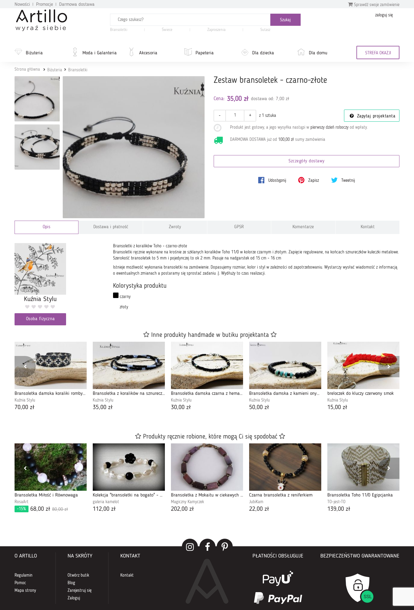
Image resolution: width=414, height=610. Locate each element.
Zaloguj (74, 598)
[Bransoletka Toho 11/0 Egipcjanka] (363, 467)
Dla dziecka (263, 53)
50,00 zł (259, 408)
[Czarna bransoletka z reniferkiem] (285, 467)
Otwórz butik (78, 575)
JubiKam (256, 502)
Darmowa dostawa (77, 4)
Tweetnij (347, 180)
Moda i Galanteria (99, 53)
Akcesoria (148, 53)
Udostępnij (276, 180)
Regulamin (23, 575)
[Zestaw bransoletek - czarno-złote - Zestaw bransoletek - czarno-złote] (37, 98)
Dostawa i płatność (110, 227)
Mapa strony (25, 590)
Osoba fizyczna (40, 319)
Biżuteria (34, 53)
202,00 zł (182, 509)
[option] (51, 377)
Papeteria (204, 53)
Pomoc (20, 583)
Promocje (44, 4)
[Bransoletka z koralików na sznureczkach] (129, 365)
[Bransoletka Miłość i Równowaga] (51, 467)
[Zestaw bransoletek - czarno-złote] (134, 147)
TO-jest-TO (336, 502)
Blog (71, 583)
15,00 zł (337, 408)
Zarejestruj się (80, 590)
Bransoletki (118, 30)
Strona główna (27, 69)
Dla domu (318, 53)
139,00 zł (338, 509)
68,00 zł (42, 509)
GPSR (239, 227)
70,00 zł (25, 408)
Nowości (22, 4)
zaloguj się (384, 15)
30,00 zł (181, 408)
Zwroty (175, 227)
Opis (46, 227)
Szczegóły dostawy (307, 161)
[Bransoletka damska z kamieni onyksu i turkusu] (285, 365)
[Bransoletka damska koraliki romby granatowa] (51, 365)
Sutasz (265, 30)
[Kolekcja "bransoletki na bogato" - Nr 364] (129, 467)
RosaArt (21, 502)
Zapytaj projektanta (375, 116)
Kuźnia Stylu (25, 400)
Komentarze (303, 227)
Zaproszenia (216, 30)
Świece (167, 30)
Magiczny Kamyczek (187, 502)
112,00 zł (104, 509)
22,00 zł (259, 509)
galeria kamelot (106, 502)
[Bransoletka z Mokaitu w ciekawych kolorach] (207, 467)
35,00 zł (103, 408)
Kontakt (368, 227)
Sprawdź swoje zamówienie (376, 5)
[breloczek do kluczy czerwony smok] (363, 365)
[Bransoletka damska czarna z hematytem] (207, 365)
